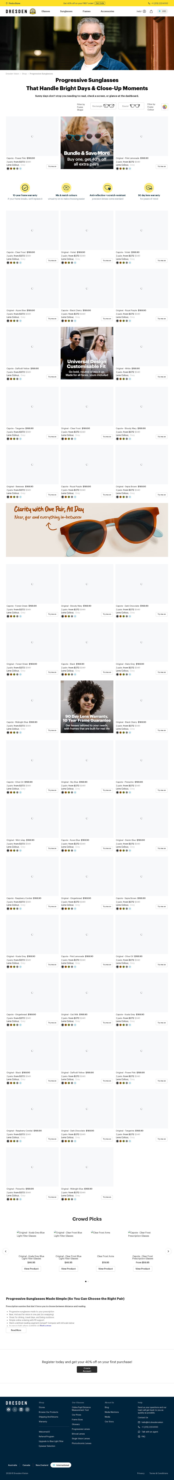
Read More (16, 1330)
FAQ (143, 1436)
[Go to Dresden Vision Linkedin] (21, 1409)
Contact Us (143, 1417)
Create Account (87, 1369)
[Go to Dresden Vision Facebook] (8, 1409)
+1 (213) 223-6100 (150, 1427)
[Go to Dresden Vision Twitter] (14, 1409)
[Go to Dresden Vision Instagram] (27, 1409)
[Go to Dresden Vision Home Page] (16, 11)
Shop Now (95, 3)
